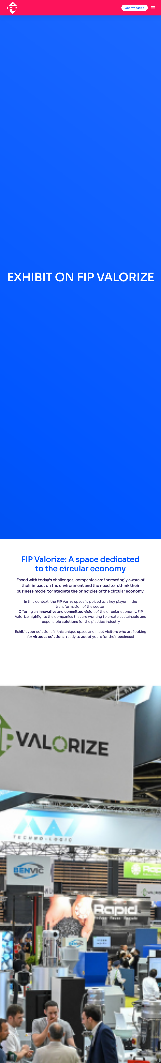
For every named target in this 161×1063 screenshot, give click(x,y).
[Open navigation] (153, 7)
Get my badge (134, 8)
